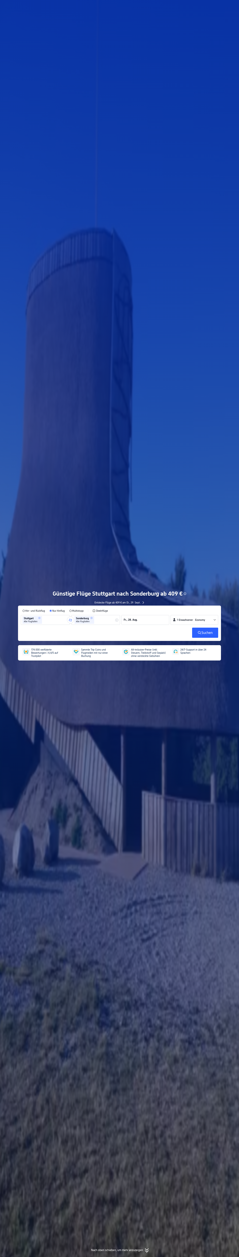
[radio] (34, 611)
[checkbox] (100, 611)
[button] (204, 6)
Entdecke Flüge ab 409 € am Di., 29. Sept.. (117, 602)
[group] (45, 620)
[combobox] (44, 620)
